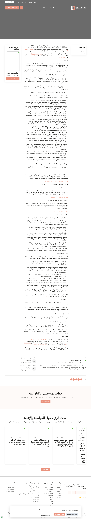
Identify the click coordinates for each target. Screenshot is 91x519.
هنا (46, 296)
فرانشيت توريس (12, 73)
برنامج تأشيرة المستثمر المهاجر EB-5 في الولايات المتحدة (28, 494)
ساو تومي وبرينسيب (48, 487)
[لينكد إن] (76, 379)
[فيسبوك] (74, 379)
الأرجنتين (51, 505)
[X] (78, 379)
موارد (37, 7)
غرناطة (51, 497)
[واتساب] (81, 379)
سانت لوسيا (50, 495)
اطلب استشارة (45, 401)
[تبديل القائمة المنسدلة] (48, 7)
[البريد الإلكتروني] (71, 379)
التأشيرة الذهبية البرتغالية (33, 486)
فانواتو (51, 499)
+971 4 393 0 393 (9, 489)
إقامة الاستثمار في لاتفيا (34, 488)
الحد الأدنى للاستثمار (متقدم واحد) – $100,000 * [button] (55, 181)
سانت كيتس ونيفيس (48, 493)
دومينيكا (51, 491)
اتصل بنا (30, 2)
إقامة (44, 7)
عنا (35, 2)
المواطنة (52, 7)
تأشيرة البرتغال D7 (35, 497)
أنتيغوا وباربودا (50, 489)
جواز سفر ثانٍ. (61, 57)
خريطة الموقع (8, 513)
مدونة (59, 495)
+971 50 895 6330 (13, 7)
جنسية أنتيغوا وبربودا (36, 54)
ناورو (52, 503)
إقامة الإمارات (36, 499)
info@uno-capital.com (11, 486)
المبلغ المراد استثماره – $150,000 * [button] (59, 211)
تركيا (52, 501)
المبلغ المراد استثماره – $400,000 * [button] (59, 197)
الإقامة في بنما (36, 501)
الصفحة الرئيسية (59, 486)
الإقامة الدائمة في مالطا (34, 492)
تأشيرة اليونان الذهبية (34, 490)
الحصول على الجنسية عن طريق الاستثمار (38, 339)
